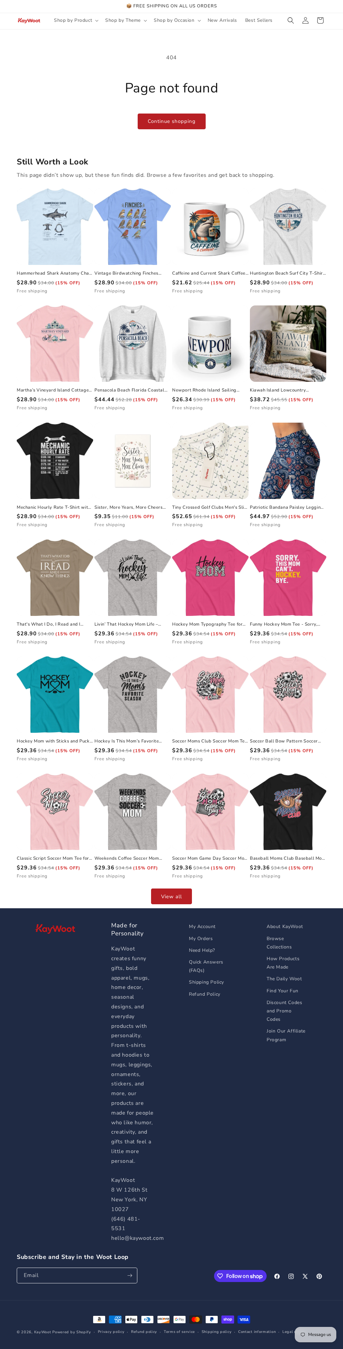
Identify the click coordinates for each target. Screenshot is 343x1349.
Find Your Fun (282, 991)
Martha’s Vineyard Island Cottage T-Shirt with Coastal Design (53, 390)
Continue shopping (172, 121)
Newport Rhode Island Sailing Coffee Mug (204, 390)
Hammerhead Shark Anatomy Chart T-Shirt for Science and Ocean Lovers (55, 273)
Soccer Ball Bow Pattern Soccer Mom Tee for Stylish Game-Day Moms (284, 741)
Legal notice (293, 1331)
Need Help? (202, 950)
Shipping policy (217, 1331)
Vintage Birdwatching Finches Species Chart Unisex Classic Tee (129, 273)
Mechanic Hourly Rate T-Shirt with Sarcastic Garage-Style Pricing (54, 507)
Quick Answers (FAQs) (206, 966)
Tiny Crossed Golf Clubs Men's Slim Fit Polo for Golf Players (210, 507)
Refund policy (144, 1331)
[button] (75, 20)
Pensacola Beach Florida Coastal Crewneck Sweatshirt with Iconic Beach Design (129, 390)
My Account (202, 926)
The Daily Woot (284, 979)
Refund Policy (204, 994)
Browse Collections (279, 942)
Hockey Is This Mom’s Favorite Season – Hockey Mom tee (126, 741)
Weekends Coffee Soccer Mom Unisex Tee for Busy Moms (126, 858)
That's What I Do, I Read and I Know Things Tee (48, 624)
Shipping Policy (206, 982)
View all (171, 896)
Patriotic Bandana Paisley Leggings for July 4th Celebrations (288, 507)
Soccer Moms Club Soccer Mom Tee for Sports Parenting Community (210, 741)
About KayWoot (285, 926)
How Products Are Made (283, 962)
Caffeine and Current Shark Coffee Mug (209, 273)
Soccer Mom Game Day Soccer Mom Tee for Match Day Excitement (210, 858)
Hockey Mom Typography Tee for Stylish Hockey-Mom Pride (207, 624)
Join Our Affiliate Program (286, 1035)
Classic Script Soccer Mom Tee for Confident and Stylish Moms (53, 858)
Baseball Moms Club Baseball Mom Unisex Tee (288, 858)
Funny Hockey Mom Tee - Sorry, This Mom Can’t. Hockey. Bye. (283, 624)
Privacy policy (111, 1331)
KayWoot (42, 1332)
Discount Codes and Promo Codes (284, 1010)
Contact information (257, 1331)
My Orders (201, 938)
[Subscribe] (129, 1275)
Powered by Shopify (71, 1332)
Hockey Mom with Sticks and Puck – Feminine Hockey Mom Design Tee (53, 741)
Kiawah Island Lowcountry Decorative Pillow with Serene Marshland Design (282, 390)
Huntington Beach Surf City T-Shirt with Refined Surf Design (287, 273)
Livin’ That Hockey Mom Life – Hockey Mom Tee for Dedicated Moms (127, 624)
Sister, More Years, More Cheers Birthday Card (128, 507)
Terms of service (179, 1331)
